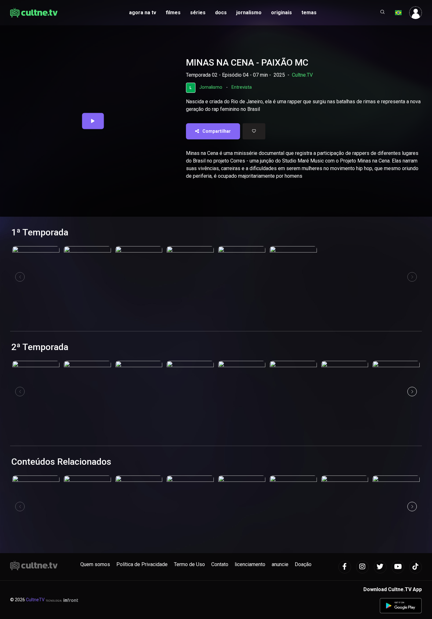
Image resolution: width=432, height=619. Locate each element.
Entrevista (241, 87)
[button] (382, 12)
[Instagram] (362, 567)
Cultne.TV (302, 75)
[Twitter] (380, 567)
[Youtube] (398, 567)
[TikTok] (415, 567)
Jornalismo (210, 87)
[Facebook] (344, 567)
